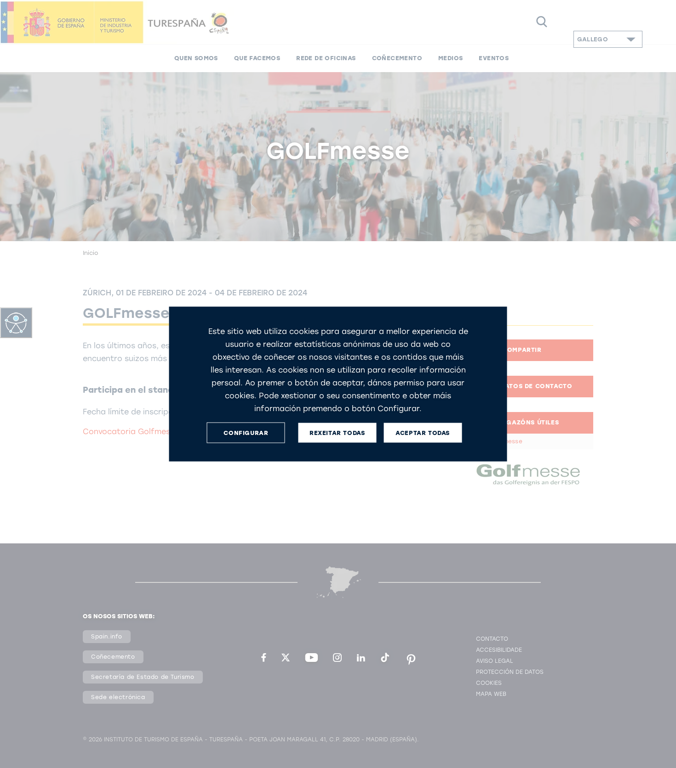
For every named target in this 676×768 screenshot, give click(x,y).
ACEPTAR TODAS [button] (422, 432)
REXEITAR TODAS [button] (337, 432)
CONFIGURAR (245, 432)
